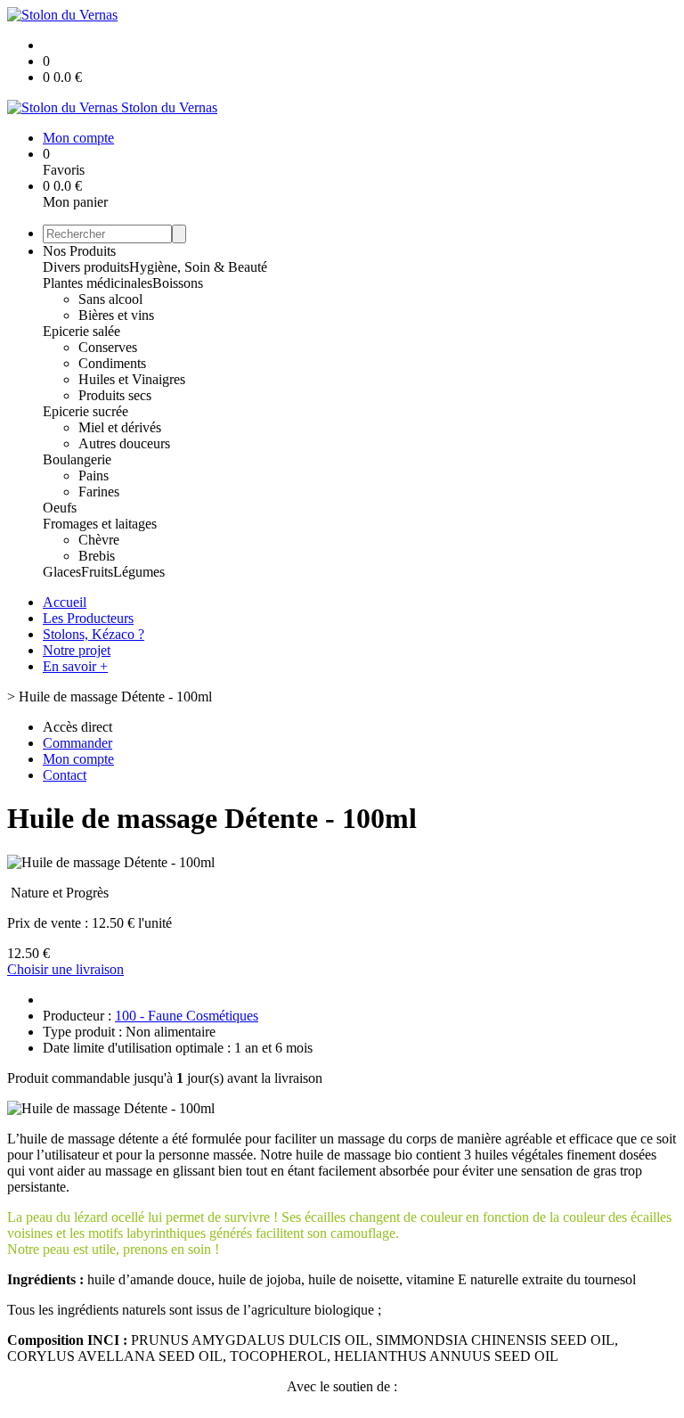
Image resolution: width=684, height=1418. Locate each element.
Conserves (107, 347)
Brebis (96, 555)
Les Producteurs (88, 618)
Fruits (97, 571)
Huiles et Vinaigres (131, 379)
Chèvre (98, 539)
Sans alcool (110, 299)
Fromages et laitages (100, 523)
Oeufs (60, 507)
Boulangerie (77, 459)
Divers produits (86, 267)
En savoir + (75, 666)
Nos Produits (79, 250)
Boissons (177, 283)
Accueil (64, 602)
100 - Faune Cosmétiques (186, 1015)
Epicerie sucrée (85, 411)
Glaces (62, 571)
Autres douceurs (124, 443)
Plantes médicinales (97, 283)
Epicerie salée (81, 331)
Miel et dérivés (119, 427)
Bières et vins (116, 315)
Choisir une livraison (65, 969)
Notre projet (76, 650)
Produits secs (114, 395)
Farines (98, 491)
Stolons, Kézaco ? (93, 634)
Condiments (112, 363)
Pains (93, 475)
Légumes (139, 571)
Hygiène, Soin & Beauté (198, 267)
